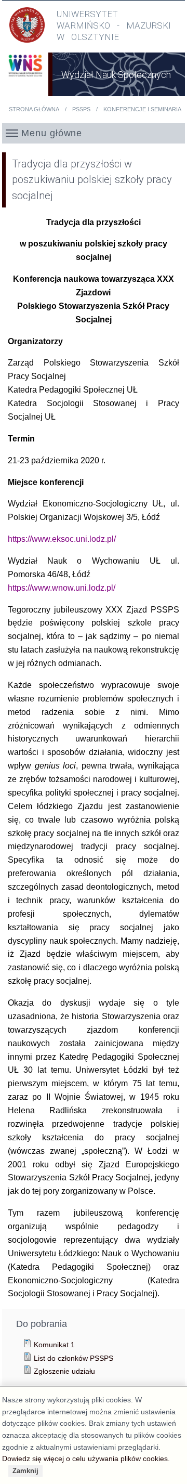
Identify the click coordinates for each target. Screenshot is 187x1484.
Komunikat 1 (54, 1344)
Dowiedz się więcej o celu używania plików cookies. (86, 1458)
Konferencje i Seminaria (142, 109)
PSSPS (81, 109)
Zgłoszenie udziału (64, 1371)
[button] (93, 133)
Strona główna (34, 109)
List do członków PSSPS (73, 1358)
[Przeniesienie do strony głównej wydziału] (25, 80)
